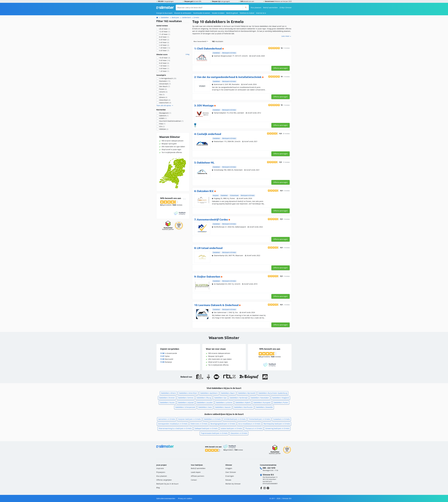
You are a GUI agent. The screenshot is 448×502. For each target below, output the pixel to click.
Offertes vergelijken (164, 480)
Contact (194, 480)
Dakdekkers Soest (205, 407)
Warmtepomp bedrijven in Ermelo (276, 424)
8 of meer (164, 37)
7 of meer (164, 66)
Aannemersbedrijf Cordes (212, 219)
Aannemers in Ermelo (166, 419)
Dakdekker (165, 17)
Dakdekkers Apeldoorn (209, 393)
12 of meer (164, 31)
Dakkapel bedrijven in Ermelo (206, 428)
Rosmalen (164, 81)
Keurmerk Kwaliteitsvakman (171, 121)
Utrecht (163, 92)
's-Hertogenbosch (167, 78)
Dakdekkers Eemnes (186, 398)
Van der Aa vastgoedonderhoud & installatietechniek (229, 77)
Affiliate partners (197, 476)
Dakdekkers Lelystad (186, 402)
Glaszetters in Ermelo (239, 433)
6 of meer (164, 40)
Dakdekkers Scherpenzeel (185, 407)
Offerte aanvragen (280, 68)
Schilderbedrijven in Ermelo (235, 419)
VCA (162, 126)
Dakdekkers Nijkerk (242, 402)
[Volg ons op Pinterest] (268, 488)
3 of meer (164, 42)
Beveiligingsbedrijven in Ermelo (222, 424)
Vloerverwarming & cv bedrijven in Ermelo (175, 428)
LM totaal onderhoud (209, 248)
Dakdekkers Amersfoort (188, 393)
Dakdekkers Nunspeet (262, 402)
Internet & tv (261, 13)
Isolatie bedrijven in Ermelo (231, 428)
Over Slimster (230, 472)
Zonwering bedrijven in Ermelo (277, 428)
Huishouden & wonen (201, 13)
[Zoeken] (246, 7)
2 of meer (164, 45)
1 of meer (164, 48)
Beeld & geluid (232, 13)
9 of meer (164, 60)
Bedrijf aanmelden (270, 7)
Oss (161, 94)
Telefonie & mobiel (247, 13)
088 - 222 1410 (269, 468)
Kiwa (162, 124)
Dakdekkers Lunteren (224, 402)
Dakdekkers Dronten (167, 398)
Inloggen (228, 468)
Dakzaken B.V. (205, 191)
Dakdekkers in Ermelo (212, 419)
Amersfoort (164, 100)
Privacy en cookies (185, 498)
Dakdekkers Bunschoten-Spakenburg (272, 393)
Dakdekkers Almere (168, 393)
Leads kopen (196, 472)
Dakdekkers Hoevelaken (260, 398)
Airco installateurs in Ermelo (249, 424)
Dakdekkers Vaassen (223, 407)
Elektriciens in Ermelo (199, 424)
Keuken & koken (218, 13)
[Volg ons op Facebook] (261, 488)
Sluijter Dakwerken (208, 276)
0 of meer (164, 50)
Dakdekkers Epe (220, 398)
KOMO (163, 118)
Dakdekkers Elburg (204, 398)
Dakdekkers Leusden (205, 402)
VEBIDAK (163, 129)
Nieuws (228, 480)
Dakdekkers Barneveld (246, 393)
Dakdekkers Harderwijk (239, 398)
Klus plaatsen (256, 7)
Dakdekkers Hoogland (280, 398)
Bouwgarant (165, 113)
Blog (158, 487)
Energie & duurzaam (164, 13)
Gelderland (186, 17)
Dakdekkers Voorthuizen (243, 407)
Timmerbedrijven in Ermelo (259, 419)
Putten (163, 89)
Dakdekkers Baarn (228, 393)
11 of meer (164, 34)
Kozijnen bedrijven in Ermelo (189, 419)
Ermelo (196, 17)
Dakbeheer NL (205, 162)
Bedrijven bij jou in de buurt (167, 484)
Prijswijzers (160, 472)
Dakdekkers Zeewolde (264, 407)
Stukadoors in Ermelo (281, 419)
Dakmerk (163, 115)
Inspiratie (160, 468)
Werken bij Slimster (233, 484)
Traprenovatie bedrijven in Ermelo (214, 433)
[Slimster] (158, 17)
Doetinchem (165, 103)
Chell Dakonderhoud (209, 48)
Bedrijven (175, 17)
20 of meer (164, 29)
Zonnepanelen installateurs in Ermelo (172, 424)
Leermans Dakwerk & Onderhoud (218, 305)
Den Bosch (164, 86)
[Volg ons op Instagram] (264, 488)
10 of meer (164, 58)
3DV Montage (205, 105)
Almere (163, 97)
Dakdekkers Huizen (167, 402)
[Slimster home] (165, 7)
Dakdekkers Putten (281, 402)
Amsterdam (165, 84)
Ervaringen (229, 476)
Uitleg (187, 54)
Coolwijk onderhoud (209, 134)
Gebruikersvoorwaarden (165, 498)
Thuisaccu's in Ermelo (253, 428)
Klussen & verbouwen (182, 13)
